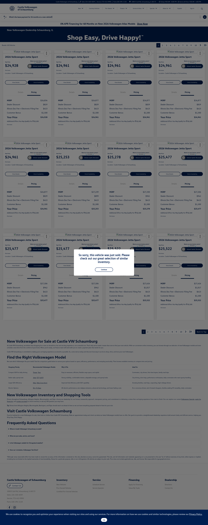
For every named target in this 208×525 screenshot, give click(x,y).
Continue (104, 270)
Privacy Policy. (195, 514)
